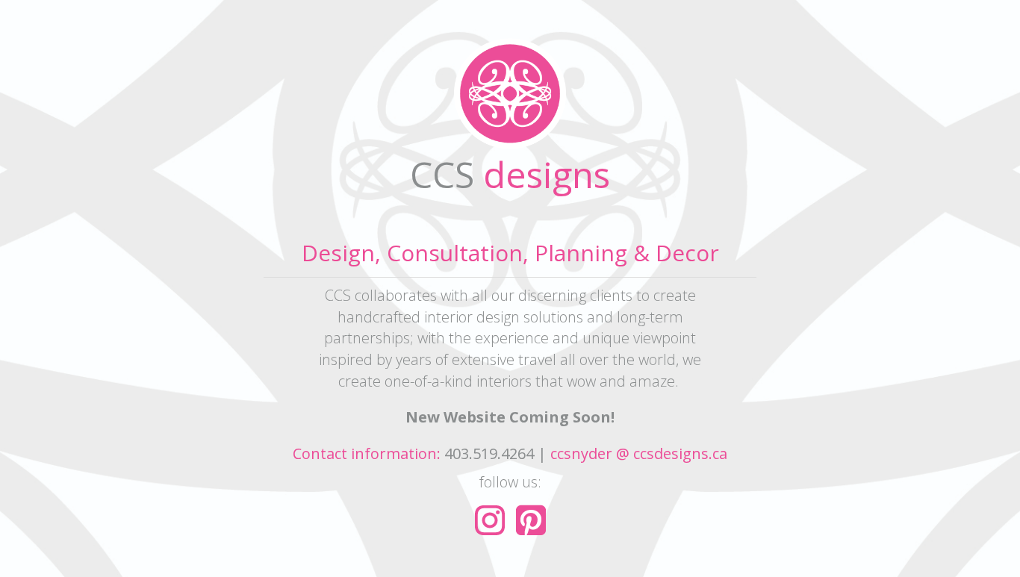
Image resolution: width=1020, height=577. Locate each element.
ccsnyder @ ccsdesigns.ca (638, 453)
